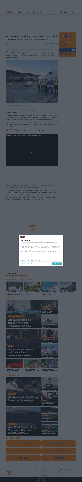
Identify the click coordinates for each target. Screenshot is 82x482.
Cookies (27, 260)
